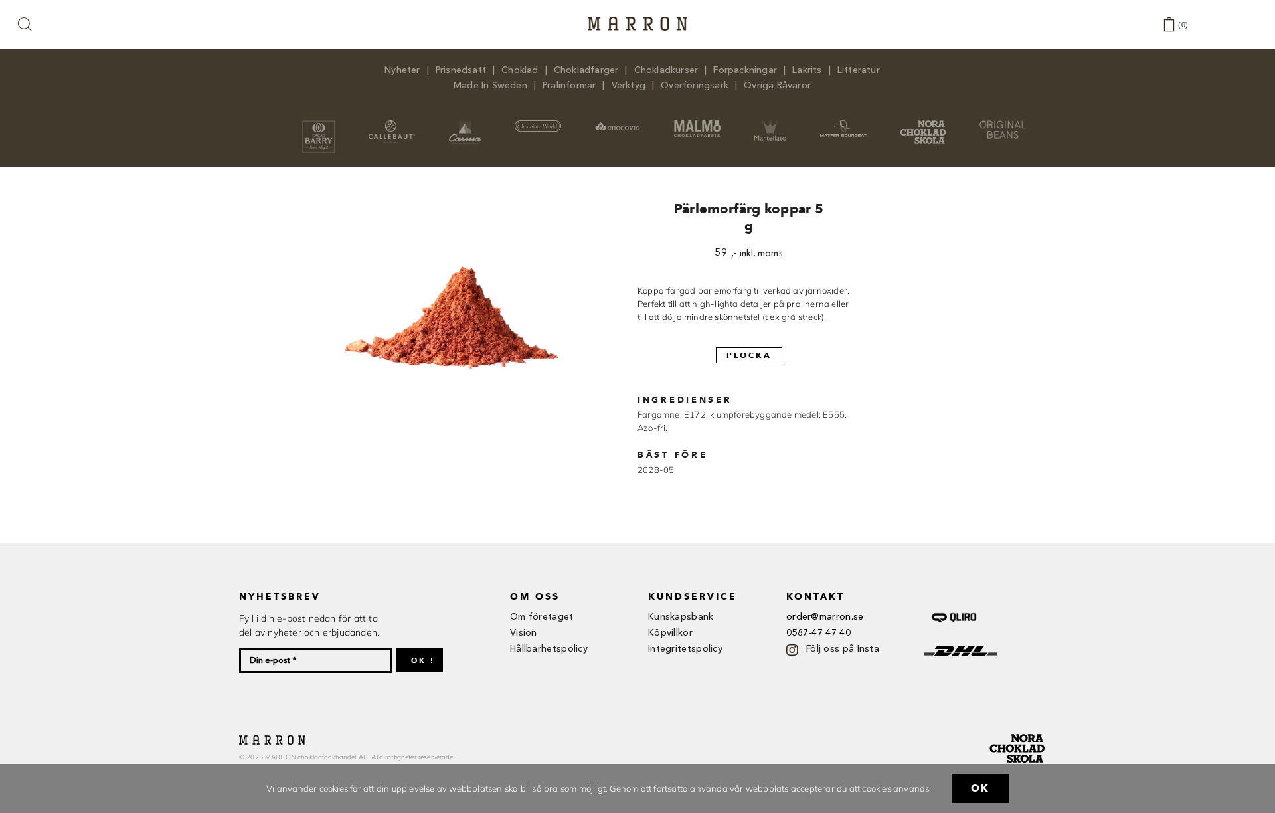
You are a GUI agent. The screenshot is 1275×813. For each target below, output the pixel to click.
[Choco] (617, 124)
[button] (26, 25)
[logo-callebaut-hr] (392, 124)
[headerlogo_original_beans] (1002, 124)
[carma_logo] (464, 124)
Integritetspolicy (685, 649)
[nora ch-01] (1018, 731)
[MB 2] (843, 124)
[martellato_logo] (770, 124)
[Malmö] (697, 124)
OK (980, 788)
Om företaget (542, 617)
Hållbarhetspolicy (549, 649)
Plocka (749, 355)
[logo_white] (538, 124)
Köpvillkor (670, 633)
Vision (523, 633)
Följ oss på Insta (842, 649)
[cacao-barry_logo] (318, 124)
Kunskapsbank (681, 617)
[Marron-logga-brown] (637, 20)
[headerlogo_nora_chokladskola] (923, 124)
